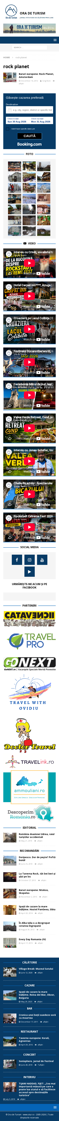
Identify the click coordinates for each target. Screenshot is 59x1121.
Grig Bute (46, 81)
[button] (54, 39)
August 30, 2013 (27, 929)
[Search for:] (29, 47)
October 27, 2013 (28, 880)
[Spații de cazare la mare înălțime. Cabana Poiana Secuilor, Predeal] (29, 166)
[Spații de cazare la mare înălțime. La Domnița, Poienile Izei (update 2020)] (43, 177)
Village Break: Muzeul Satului (36, 968)
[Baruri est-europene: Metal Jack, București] (14, 166)
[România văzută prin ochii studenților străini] (43, 220)
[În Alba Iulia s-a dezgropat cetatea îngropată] (9, 926)
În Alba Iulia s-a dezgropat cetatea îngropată (34, 924)
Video (32, 243)
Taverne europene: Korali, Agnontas (34, 1039)
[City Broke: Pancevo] (14, 209)
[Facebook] (17, 560)
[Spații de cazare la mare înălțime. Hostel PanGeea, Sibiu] (9, 910)
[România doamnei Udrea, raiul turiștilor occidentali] (9, 837)
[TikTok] (29, 572)
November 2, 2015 (29, 896)
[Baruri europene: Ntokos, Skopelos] (9, 893)
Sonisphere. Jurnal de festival (36, 1061)
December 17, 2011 (29, 1022)
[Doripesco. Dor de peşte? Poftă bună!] (9, 861)
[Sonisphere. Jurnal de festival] (9, 1064)
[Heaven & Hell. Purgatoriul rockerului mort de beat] (29, 220)
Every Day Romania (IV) (32, 939)
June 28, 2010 (26, 1065)
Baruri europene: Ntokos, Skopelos (34, 891)
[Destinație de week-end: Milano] (14, 188)
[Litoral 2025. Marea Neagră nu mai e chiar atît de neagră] (43, 188)
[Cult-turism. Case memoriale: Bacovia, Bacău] (14, 177)
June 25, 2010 (26, 864)
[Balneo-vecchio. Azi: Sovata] (29, 231)
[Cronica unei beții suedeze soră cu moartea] (9, 1018)
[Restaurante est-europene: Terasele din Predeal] (29, 188)
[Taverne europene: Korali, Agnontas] (9, 1041)
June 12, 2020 (26, 972)
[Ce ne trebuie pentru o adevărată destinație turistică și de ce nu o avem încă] (29, 209)
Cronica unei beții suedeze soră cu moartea (37, 1016)
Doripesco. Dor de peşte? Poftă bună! (37, 859)
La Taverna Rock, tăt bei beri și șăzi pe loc (37, 875)
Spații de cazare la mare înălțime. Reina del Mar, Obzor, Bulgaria (37, 994)
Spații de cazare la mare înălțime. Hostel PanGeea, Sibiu (37, 908)
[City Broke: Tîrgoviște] (43, 166)
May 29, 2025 (26, 1001)
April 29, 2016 (27, 1044)
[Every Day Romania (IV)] (9, 943)
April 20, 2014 (27, 913)
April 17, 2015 (27, 943)
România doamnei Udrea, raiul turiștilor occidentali (36, 836)
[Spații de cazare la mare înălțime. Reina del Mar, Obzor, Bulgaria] (9, 995)
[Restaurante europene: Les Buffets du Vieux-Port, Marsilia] (14, 199)
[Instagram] (29, 560)
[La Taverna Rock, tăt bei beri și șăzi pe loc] (9, 877)
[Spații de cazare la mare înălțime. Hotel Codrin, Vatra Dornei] (14, 231)
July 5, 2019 (10, 1099)
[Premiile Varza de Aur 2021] (43, 231)
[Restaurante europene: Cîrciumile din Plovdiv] (29, 177)
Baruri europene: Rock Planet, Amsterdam (36, 75)
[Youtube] (42, 560)
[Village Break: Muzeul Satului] (9, 972)
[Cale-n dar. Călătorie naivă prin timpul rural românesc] (43, 209)
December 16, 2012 (29, 81)
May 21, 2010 (26, 841)
